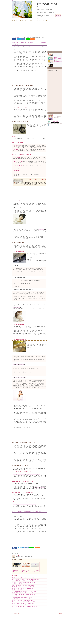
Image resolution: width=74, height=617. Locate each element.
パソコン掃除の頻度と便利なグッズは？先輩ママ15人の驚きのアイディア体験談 (24, 591)
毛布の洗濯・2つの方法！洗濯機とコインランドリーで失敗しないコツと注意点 (23, 589)
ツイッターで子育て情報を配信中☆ (55, 121)
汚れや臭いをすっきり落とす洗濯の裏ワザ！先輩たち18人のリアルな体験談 (23, 577)
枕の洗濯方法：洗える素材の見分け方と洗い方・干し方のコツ (21, 583)
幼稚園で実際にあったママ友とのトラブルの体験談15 (57, 65)
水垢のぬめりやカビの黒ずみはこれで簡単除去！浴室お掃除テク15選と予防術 (23, 601)
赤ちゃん (29, 20)
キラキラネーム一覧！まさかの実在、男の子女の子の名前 (57, 54)
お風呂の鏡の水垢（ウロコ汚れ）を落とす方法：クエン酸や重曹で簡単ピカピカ (24, 582)
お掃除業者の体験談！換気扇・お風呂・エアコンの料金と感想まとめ (22, 598)
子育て (23, 20)
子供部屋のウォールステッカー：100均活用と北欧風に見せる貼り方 (35, 570)
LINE (31, 547)
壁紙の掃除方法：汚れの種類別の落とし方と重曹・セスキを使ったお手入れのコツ (24, 592)
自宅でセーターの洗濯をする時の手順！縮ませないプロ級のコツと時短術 (23, 603)
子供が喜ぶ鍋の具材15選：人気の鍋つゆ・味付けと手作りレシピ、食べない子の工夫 (26, 570)
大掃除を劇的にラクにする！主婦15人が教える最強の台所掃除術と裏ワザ (23, 597)
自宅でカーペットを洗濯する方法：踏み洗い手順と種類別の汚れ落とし (22, 588)
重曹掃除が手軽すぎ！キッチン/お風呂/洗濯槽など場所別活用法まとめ (57, 58)
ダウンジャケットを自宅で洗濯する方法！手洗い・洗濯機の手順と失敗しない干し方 (24, 606)
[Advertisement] (29, 30)
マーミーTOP (14, 37)
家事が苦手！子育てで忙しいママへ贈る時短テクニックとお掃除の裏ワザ (23, 586)
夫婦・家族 (37, 20)
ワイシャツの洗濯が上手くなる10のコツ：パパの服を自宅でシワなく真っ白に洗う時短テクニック (26, 579)
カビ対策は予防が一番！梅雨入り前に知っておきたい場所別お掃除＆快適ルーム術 (24, 585)
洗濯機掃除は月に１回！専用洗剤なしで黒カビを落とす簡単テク (57, 61)
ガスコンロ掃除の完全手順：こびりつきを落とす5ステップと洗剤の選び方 (23, 580)
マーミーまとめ (15, 20)
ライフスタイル (45, 20)
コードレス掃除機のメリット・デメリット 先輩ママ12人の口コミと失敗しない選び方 (25, 595)
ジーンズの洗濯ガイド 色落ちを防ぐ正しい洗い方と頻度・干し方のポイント (23, 594)
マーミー (13, 609)
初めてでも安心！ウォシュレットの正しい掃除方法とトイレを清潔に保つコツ (23, 604)
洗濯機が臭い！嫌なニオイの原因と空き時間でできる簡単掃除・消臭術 (22, 600)
